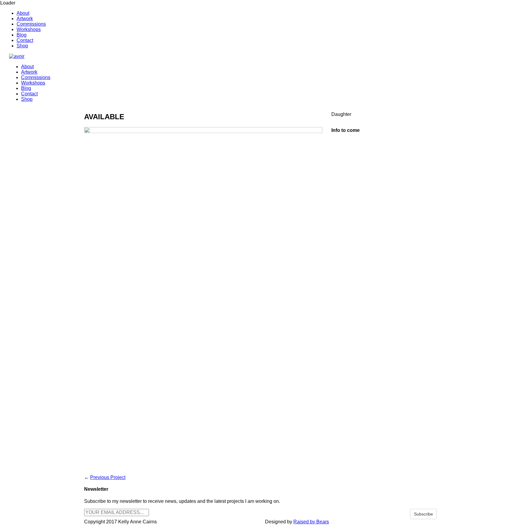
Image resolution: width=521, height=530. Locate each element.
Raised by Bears (311, 521)
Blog (22, 34)
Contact (25, 40)
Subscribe (423, 514)
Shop (22, 45)
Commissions (31, 24)
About (23, 13)
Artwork (25, 18)
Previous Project (107, 477)
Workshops (29, 29)
